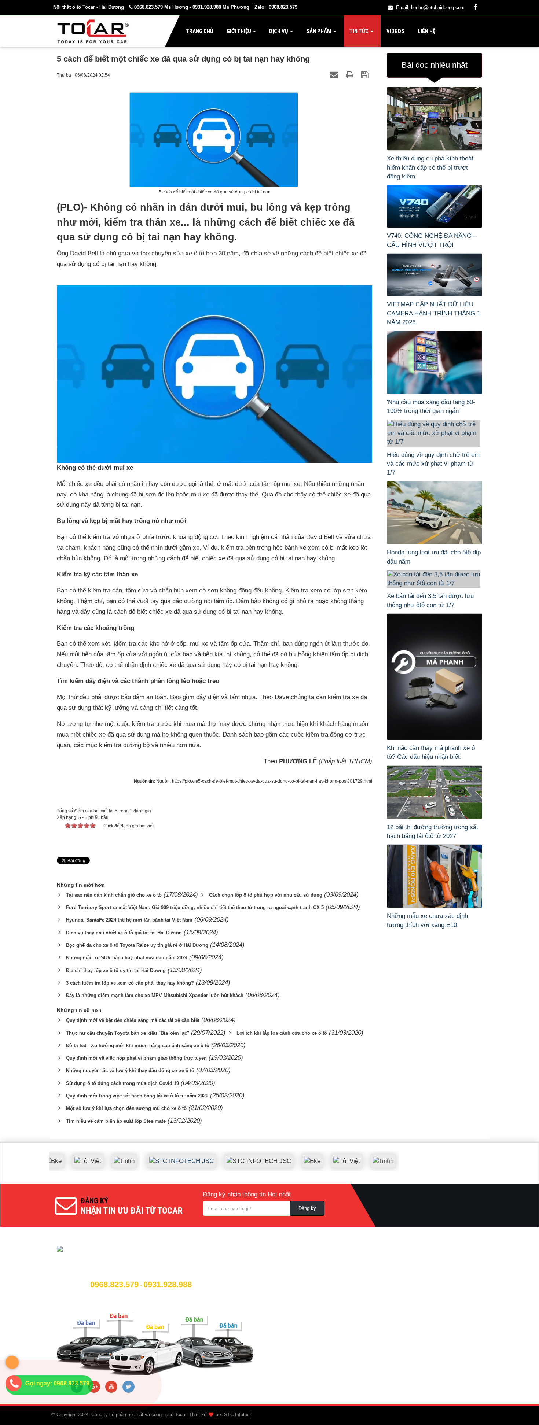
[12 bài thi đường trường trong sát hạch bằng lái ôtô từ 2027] (434, 792)
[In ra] (351, 74)
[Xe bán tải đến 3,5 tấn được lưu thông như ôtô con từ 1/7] (434, 579)
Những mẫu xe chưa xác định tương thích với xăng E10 (427, 920)
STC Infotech (238, 1414)
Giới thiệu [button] (238, 31)
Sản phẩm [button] (319, 31)
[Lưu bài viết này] (365, 74)
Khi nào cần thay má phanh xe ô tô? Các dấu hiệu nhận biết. (431, 752)
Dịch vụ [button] (278, 31)
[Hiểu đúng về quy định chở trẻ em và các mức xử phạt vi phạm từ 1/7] (434, 433)
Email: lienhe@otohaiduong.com (430, 7)
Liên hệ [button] (426, 31)
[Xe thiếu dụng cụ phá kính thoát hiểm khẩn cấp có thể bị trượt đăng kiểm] (434, 119)
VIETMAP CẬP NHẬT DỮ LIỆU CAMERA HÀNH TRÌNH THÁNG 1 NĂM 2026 (433, 313)
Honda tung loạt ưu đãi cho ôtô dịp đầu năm (434, 557)
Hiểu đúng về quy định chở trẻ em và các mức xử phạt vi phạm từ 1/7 (433, 463)
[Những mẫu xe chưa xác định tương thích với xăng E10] (434, 876)
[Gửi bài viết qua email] (335, 74)
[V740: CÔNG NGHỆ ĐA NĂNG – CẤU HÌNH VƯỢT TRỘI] (434, 206)
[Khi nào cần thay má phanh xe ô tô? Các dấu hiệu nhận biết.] (434, 676)
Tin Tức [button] (359, 31)
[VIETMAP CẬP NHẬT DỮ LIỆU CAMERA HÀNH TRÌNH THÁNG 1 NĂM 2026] (434, 274)
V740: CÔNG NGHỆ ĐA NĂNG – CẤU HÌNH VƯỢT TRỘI (432, 240)
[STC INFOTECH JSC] (161, 1155)
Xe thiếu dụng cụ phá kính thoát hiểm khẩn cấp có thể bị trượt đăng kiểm (430, 167)
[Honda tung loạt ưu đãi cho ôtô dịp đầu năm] (434, 512)
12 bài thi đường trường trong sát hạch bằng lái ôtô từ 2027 (432, 831)
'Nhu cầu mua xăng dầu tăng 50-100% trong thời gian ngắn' (431, 406)
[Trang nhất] (95, 30)
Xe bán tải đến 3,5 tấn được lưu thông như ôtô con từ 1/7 (430, 600)
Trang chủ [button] (199, 31)
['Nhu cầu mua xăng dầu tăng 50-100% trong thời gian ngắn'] (434, 362)
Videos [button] (394, 31)
